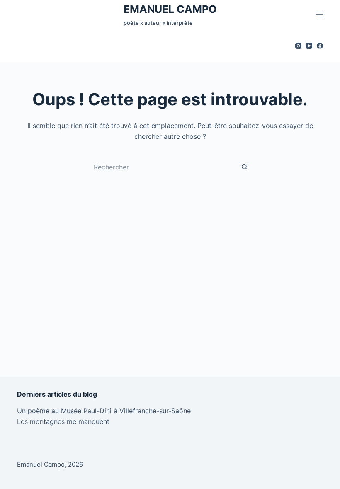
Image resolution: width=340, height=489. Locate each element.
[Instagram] (298, 46)
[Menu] (319, 14)
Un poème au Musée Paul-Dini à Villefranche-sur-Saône (104, 411)
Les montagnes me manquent (63, 421)
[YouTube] (309, 46)
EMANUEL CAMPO (170, 9)
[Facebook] (320, 46)
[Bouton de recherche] (244, 167)
